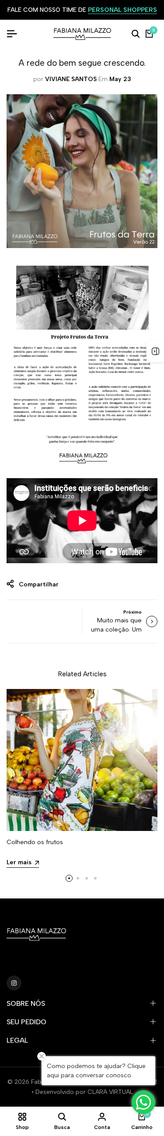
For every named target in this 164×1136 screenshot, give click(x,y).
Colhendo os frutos (35, 842)
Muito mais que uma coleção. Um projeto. (116, 630)
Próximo (132, 612)
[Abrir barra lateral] (155, 351)
